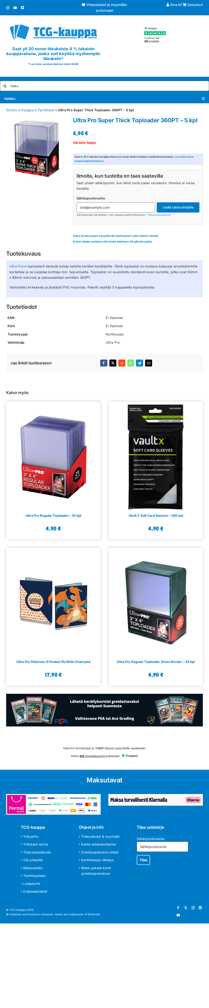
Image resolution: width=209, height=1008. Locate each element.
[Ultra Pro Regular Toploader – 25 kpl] (53, 456)
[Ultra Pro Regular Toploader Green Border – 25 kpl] (156, 602)
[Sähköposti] (148, 363)
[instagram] (7, 7)
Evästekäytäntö (35, 891)
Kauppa (27, 110)
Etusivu (12, 110)
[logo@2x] (53, 23)
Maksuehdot (32, 868)
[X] (112, 363)
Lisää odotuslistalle (178, 207)
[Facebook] (103, 363)
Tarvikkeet (46, 110)
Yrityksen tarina (35, 844)
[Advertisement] (104, 966)
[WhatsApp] (130, 363)
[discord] (22, 7)
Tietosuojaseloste (158, 214)
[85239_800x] (37, 148)
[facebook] (178, 907)
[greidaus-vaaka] (104, 695)
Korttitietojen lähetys (97, 860)
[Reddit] (121, 363)
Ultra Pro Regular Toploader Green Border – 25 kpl (156, 662)
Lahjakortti (31, 884)
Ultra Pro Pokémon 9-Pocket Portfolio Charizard (53, 662)
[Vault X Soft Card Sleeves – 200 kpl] (156, 456)
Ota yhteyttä (32, 860)
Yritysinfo (30, 836)
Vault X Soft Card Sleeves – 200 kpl (156, 515)
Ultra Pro (16, 266)
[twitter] (185, 907)
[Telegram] (139, 363)
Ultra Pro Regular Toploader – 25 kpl (53, 515)
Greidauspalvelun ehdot (100, 852)
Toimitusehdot (34, 876)
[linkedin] (200, 907)
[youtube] (15, 7)
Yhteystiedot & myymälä (100, 836)
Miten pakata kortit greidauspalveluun (96, 871)
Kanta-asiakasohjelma (98, 844)
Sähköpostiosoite (91, 198)
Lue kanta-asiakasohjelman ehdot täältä (54, 64)
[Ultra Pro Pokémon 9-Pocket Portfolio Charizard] (53, 602)
